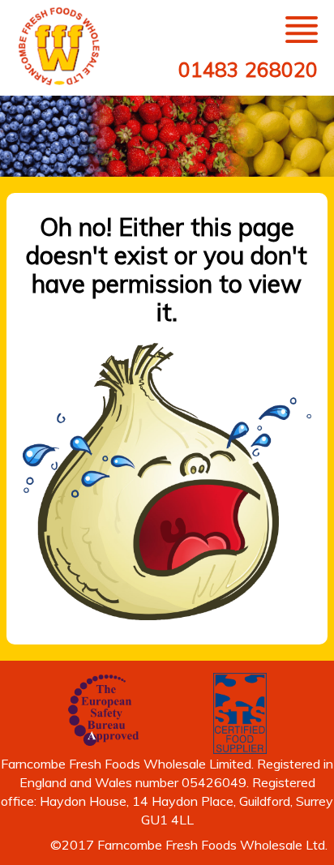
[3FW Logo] (61, 46)
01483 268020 (248, 69)
